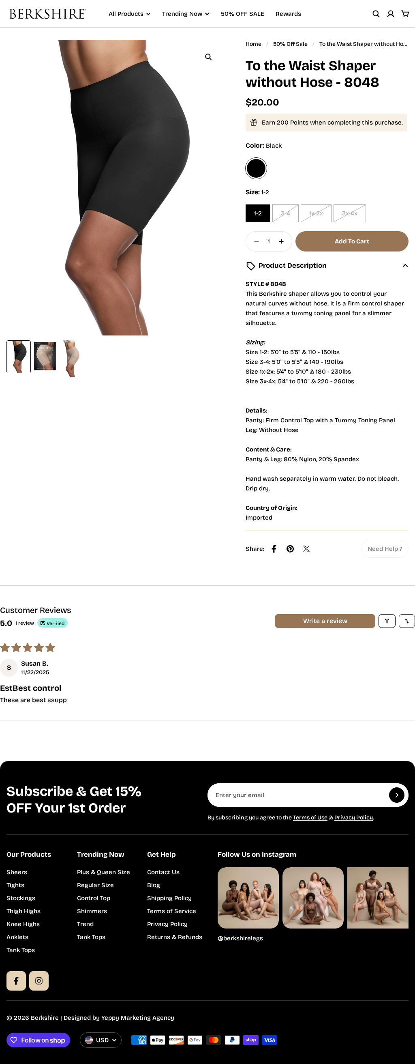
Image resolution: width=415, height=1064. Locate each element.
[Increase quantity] (283, 241)
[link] (385, 549)
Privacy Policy (353, 817)
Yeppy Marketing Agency (137, 1017)
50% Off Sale (290, 44)
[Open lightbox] (208, 57)
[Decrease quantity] (254, 241)
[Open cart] (405, 13)
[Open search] (376, 13)
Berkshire (45, 1017)
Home (253, 44)
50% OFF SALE (242, 13)
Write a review (325, 621)
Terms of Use (310, 817)
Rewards (288, 13)
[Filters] (387, 621)
